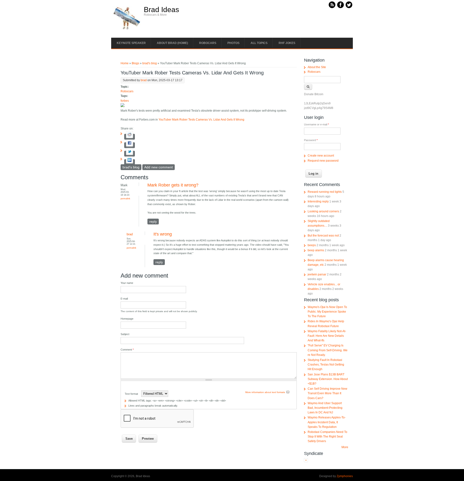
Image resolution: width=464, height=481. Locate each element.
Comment (127, 349)
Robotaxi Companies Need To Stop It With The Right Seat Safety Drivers (327, 436)
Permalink (125, 198)
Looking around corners (323, 211)
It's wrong (162, 234)
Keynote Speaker (131, 43)
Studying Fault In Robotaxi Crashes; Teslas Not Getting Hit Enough (326, 364)
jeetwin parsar (317, 274)
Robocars (207, 43)
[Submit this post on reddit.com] (129, 137)
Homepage (127, 318)
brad (144, 80)
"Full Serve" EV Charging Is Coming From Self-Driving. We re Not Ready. (328, 350)
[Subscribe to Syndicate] (306, 461)
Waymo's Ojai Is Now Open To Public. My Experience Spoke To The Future (327, 311)
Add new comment (158, 167)
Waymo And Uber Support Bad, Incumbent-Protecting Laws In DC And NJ (325, 408)
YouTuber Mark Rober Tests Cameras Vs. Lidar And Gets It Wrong (201, 119)
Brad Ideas (161, 9)
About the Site (317, 67)
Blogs (135, 63)
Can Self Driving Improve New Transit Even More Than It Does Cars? (327, 393)
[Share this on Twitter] (129, 154)
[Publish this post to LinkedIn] (129, 162)
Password (311, 140)
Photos (233, 43)
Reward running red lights (325, 192)
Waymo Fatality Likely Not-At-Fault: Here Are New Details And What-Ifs (327, 336)
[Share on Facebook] (129, 145)
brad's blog (149, 63)
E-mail (124, 298)
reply (153, 221)
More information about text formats (265, 392)
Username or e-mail (316, 124)
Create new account (321, 155)
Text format (132, 393)
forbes (125, 100)
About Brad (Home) (172, 43)
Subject (125, 334)
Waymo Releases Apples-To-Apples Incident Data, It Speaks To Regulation (327, 422)
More (344, 447)
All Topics (259, 43)
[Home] (126, 29)
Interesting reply (318, 201)
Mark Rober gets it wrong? (172, 185)
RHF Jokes (287, 43)
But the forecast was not (323, 235)
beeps (312, 245)
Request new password (323, 160)
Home (125, 63)
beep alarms (316, 250)
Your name (127, 282)
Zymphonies (345, 476)
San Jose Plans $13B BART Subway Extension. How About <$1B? (328, 379)
